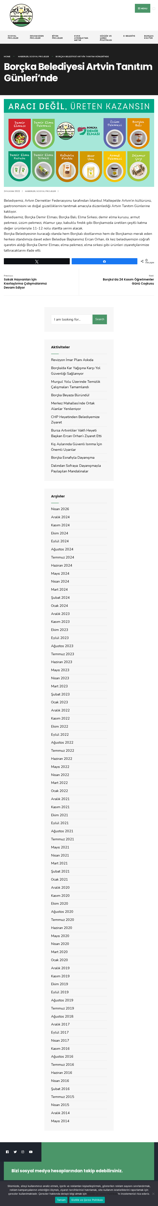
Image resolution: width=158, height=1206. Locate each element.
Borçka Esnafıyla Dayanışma (72, 457)
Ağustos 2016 (62, 1056)
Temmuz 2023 (62, 654)
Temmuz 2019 (62, 1008)
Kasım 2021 (60, 807)
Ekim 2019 (59, 984)
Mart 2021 (59, 863)
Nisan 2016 (60, 1080)
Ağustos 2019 (62, 1000)
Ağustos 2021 (62, 831)
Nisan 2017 (60, 1040)
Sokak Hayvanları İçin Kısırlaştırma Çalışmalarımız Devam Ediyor (25, 282)
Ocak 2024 (59, 605)
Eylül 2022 (60, 734)
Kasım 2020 (60, 895)
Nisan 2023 (60, 678)
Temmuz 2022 (62, 750)
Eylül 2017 (60, 1032)
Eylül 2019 (60, 992)
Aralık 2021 (60, 799)
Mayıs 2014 (60, 1121)
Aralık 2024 (60, 517)
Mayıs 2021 (60, 847)
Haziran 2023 (61, 662)
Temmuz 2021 (62, 839)
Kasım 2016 (60, 1048)
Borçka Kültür (149, 36)
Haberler (23, 56)
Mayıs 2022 (60, 766)
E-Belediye (129, 35)
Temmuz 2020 (62, 919)
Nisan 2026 (60, 509)
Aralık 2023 (60, 613)
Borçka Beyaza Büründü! (70, 395)
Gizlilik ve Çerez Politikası (106, 38)
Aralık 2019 (60, 968)
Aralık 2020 (60, 887)
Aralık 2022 (60, 710)
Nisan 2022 (60, 775)
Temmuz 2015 (62, 1096)
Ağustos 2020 (62, 911)
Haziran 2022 (61, 758)
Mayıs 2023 (60, 670)
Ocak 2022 (59, 791)
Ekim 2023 (59, 629)
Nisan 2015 (60, 1105)
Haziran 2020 (61, 927)
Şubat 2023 (60, 694)
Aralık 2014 (60, 1113)
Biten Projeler (57, 36)
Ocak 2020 (59, 960)
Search (99, 319)
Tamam (61, 1199)
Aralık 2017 (60, 1024)
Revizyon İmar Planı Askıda (72, 360)
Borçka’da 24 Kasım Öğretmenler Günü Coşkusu (128, 280)
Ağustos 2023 (62, 646)
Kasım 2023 (60, 621)
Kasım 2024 (60, 525)
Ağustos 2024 (62, 549)
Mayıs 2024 (60, 573)
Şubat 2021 (60, 871)
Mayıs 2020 (60, 936)
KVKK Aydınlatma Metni (81, 38)
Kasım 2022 (60, 718)
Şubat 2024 (60, 597)
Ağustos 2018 (62, 1016)
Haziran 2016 (61, 1072)
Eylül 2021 (60, 823)
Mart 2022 (59, 782)
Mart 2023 (59, 686)
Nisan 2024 (60, 581)
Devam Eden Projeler (37, 36)
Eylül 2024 (60, 541)
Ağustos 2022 (62, 742)
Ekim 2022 (59, 726)
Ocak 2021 (59, 879)
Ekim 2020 (59, 903)
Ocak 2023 (59, 702)
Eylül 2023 (60, 638)
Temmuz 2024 (62, 557)
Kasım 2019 (60, 976)
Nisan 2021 (60, 855)
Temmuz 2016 (62, 1064)
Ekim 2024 (59, 533)
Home (7, 56)
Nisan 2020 (60, 943)
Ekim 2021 (59, 815)
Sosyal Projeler (13, 36)
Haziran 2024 (61, 565)
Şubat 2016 (60, 1089)
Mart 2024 (59, 589)
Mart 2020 (59, 952)
